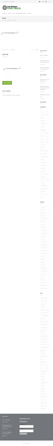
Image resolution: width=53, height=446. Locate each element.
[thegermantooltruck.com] (12, 7)
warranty (43, 408)
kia (48, 344)
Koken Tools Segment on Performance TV (44, 68)
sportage (43, 391)
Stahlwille (43, 176)
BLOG (4, 18)
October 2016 (45, 218)
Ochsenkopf (43, 162)
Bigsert (42, 114)
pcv (48, 370)
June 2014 (45, 256)
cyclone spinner (44, 315)
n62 (41, 367)
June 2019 (45, 207)
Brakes (42, 117)
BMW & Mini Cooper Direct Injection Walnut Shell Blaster (45, 88)
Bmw (47, 114)
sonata (42, 385)
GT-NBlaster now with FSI (44, 95)
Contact (29, 13)
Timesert (47, 179)
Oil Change (43, 165)
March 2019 (45, 212)
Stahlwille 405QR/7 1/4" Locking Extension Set (7, 426)
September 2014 (45, 250)
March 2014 (45, 265)
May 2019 (45, 209)
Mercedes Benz (44, 150)
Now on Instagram (44, 55)
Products (4, 13)
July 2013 (45, 276)
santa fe (43, 379)
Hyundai (46, 136)
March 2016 (45, 227)
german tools (44, 324)
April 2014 (45, 262)
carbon (42, 306)
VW (46, 194)
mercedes (43, 353)
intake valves (44, 341)
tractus (13, 49)
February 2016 (45, 230)
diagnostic (43, 318)
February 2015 (45, 241)
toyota (42, 182)
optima (46, 367)
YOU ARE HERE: (5, 20)
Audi (45, 111)
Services (10, 13)
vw (46, 399)
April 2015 (45, 239)
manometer (43, 350)
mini (42, 359)
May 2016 (45, 221)
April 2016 (45, 224)
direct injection (44, 321)
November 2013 (45, 268)
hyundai (43, 333)
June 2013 (45, 279)
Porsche (43, 168)
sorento (43, 388)
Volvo (42, 194)
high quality (44, 330)
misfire (42, 365)
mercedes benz (44, 356)
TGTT (42, 179)
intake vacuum (44, 338)
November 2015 (45, 233)
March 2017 (45, 215)
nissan (42, 159)
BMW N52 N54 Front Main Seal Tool (44, 80)
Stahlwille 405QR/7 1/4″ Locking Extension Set (45, 61)
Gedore (46, 133)
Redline (42, 171)
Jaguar (42, 139)
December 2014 (45, 244)
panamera (43, 370)
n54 (47, 365)
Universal (43, 191)
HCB (42, 136)
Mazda (42, 147)
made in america (44, 347)
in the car (43, 344)
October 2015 (45, 236)
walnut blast (44, 402)
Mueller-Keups (44, 156)
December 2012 (45, 288)
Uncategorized (44, 188)
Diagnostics (43, 123)
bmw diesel (43, 304)
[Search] (49, 1)
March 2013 (45, 282)
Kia (46, 139)
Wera (42, 197)
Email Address (26, 424)
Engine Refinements (43, 130)
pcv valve (43, 373)
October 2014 (45, 247)
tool (42, 399)
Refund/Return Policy (21, 13)
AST (41, 111)
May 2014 (45, 259)
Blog (14, 13)
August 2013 (45, 273)
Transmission (44, 185)
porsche (43, 376)
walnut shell (44, 405)
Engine (42, 126)
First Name (22, 428)
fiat (42, 133)
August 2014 (45, 253)
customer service (45, 312)
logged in (10, 95)
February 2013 (45, 285)
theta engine (44, 397)
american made (44, 298)
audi (42, 301)
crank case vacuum (45, 309)
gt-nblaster (43, 327)
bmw (46, 301)
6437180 (5, 54)
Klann (42, 142)
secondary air (44, 382)
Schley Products (44, 174)
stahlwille (43, 394)
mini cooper (43, 362)
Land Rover (43, 144)
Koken (47, 142)
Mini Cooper (43, 153)
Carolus (43, 120)
